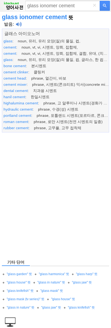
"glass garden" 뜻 (19, 274)
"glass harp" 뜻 (87, 274)
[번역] (105, 6)
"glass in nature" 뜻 (51, 282)
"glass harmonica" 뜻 (54, 274)
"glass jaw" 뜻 (82, 282)
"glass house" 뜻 (19, 282)
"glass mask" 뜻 (51, 291)
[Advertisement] (55, 195)
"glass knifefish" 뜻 (20, 291)
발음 (8, 24)
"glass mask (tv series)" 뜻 (25, 299)
